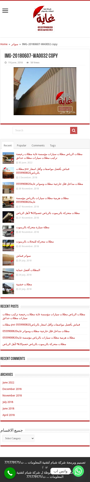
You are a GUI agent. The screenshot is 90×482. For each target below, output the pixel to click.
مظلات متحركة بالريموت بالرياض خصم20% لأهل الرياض (48, 213)
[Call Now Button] (10, 473)
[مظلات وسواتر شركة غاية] (45, 19)
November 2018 (12, 395)
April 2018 (9, 415)
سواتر (14, 44)
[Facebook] (42, 467)
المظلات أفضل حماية (28, 270)
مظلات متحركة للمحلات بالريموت (35, 241)
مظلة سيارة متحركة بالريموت (32, 227)
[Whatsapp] (78, 471)
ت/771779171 (14, 462)
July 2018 (8, 402)
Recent (8, 145)
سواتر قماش (23, 255)
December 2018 (12, 389)
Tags (53, 145)
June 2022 (8, 382)
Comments (38, 145)
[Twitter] (46, 467)
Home (4, 44)
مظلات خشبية (24, 284)
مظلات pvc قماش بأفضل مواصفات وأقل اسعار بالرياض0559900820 (41, 324)
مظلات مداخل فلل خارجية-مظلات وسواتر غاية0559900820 (49, 183)
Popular (21, 145)
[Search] (73, 130)
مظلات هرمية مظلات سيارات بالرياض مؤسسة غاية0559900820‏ (39, 337)
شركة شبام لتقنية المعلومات (47, 462)
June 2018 (8, 408)
